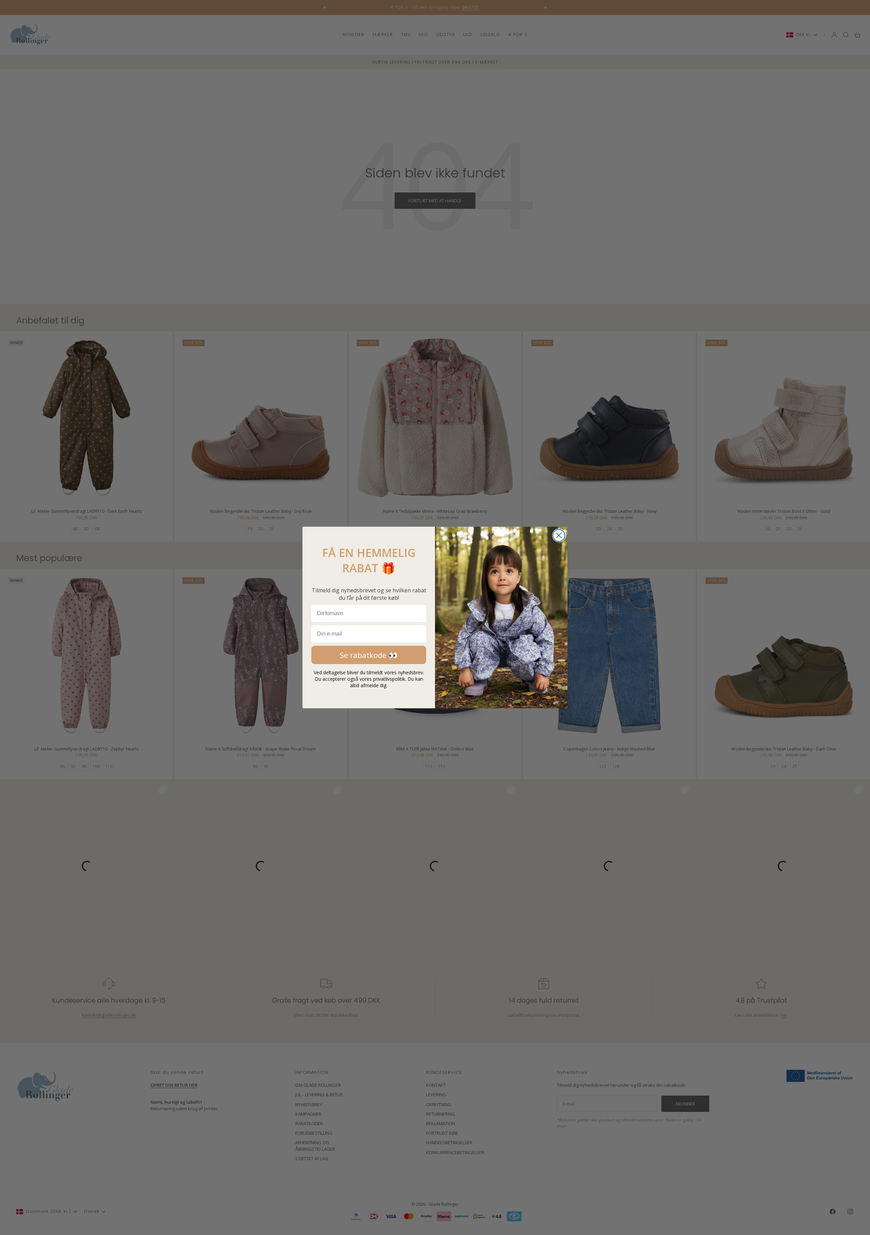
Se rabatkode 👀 (369, 655)
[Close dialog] (559, 535)
